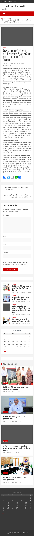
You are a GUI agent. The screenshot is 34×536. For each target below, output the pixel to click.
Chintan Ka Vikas (19, 63)
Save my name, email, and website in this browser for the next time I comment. (15, 263)
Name (5, 236)
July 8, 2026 (15, 301)
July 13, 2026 (16, 292)
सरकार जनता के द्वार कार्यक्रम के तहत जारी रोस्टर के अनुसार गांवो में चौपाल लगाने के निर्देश (16, 196)
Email (5, 244)
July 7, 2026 (15, 314)
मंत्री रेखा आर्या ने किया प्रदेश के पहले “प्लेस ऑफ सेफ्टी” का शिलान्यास (21, 288)
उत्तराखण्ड (14, 284)
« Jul (4, 352)
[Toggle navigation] (3, 13)
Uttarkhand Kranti (13, 6)
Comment (6, 215)
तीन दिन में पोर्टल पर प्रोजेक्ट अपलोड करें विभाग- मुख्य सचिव (21, 320)
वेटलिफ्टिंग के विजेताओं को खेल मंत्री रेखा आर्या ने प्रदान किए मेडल (17, 188)
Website (5, 252)
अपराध (4, 48)
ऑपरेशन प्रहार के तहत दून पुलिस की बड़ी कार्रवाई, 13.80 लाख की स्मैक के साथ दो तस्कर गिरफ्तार (21, 309)
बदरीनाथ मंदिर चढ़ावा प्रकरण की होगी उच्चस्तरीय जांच (20, 298)
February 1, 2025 (8, 63)
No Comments (7, 65)
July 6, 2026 (15, 324)
